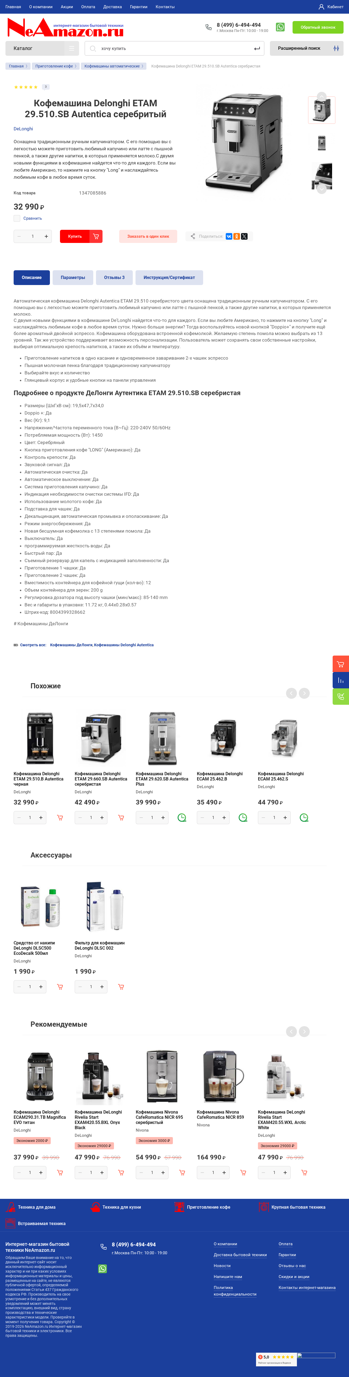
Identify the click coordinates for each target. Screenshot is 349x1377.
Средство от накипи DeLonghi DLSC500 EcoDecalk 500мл (34, 948)
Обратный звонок (318, 27)
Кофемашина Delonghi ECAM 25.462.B (220, 776)
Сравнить (32, 218)
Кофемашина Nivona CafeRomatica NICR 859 (220, 1114)
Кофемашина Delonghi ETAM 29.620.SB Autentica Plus (162, 779)
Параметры (73, 277)
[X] (244, 236)
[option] (244, 143)
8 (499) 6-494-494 (239, 25)
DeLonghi (23, 128)
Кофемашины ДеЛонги (71, 645)
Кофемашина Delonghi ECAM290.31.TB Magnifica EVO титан (40, 1117)
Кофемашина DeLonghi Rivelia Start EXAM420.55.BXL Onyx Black (98, 1119)
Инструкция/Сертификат (169, 277)
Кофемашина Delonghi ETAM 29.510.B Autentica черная (39, 779)
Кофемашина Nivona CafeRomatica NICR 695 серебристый (159, 1117)
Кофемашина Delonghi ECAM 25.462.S (281, 776)
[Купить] (60, 817)
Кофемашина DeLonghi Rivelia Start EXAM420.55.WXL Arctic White (282, 1119)
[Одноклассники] (236, 236)
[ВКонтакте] (229, 236)
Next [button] (322, 189)
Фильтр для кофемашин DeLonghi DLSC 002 (100, 945)
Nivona (142, 1130)
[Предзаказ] (182, 817)
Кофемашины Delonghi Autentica (124, 645)
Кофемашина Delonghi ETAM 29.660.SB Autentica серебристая (101, 779)
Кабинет (335, 6)
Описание (32, 277)
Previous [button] (322, 97)
